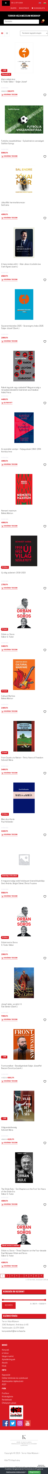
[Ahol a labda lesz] (24, 58)
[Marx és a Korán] (24, 798)
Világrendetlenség (9, 1129)
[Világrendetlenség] (24, 1106)
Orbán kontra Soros (9, 944)
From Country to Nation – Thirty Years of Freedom (22, 759)
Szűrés (9, 1305)
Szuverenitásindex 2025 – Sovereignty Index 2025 (22, 327)
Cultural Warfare (8, 697)
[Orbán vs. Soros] (23, 613)
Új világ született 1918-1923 (13, 573)
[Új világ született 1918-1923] (24, 551)
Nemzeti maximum (9, 512)
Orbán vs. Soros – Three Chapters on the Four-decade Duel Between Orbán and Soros (23, 1253)
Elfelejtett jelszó (9, 1403)
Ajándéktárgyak (8, 1360)
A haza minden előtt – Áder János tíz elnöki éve (21, 265)
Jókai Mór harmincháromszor (13, 204)
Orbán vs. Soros (7, 636)
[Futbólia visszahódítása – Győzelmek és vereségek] (24, 119)
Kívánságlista (7, 1397)
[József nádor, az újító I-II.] (24, 982)
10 (36, 1276)
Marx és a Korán (8, 821)
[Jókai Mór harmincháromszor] (24, 181)
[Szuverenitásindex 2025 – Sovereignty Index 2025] (24, 304)
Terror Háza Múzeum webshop (24, 16)
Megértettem (34, 1472)
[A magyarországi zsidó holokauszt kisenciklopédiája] (24, 859)
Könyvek (5, 1350)
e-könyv (5, 1353)
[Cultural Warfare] (24, 674)
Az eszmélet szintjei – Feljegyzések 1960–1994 (21, 450)
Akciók (5, 1363)
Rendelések (7, 1400)
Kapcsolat (6, 1375)
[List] (7, 33)
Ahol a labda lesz (14, 81)
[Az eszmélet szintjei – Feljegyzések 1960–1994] (24, 427)
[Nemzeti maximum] (24, 489)
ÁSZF (4, 1385)
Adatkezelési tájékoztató (12, 1381)
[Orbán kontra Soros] (24, 921)
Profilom (5, 1394)
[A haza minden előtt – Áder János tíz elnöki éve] (24, 242)
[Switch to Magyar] (44, 3)
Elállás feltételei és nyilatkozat (15, 1378)
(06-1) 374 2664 (17, 3)
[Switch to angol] (40, 3)
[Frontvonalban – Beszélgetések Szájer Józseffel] (24, 1044)
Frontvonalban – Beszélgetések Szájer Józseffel (21, 1067)
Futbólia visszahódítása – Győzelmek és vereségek (22, 142)
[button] (9, 94)
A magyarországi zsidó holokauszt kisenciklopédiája (22, 882)
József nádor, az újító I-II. (11, 1005)
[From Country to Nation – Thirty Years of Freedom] (24, 736)
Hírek (4, 1366)
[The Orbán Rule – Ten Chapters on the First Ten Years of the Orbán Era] (24, 1167)
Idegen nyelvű (8, 1356)
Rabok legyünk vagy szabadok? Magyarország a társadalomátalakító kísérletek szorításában (21, 390)
